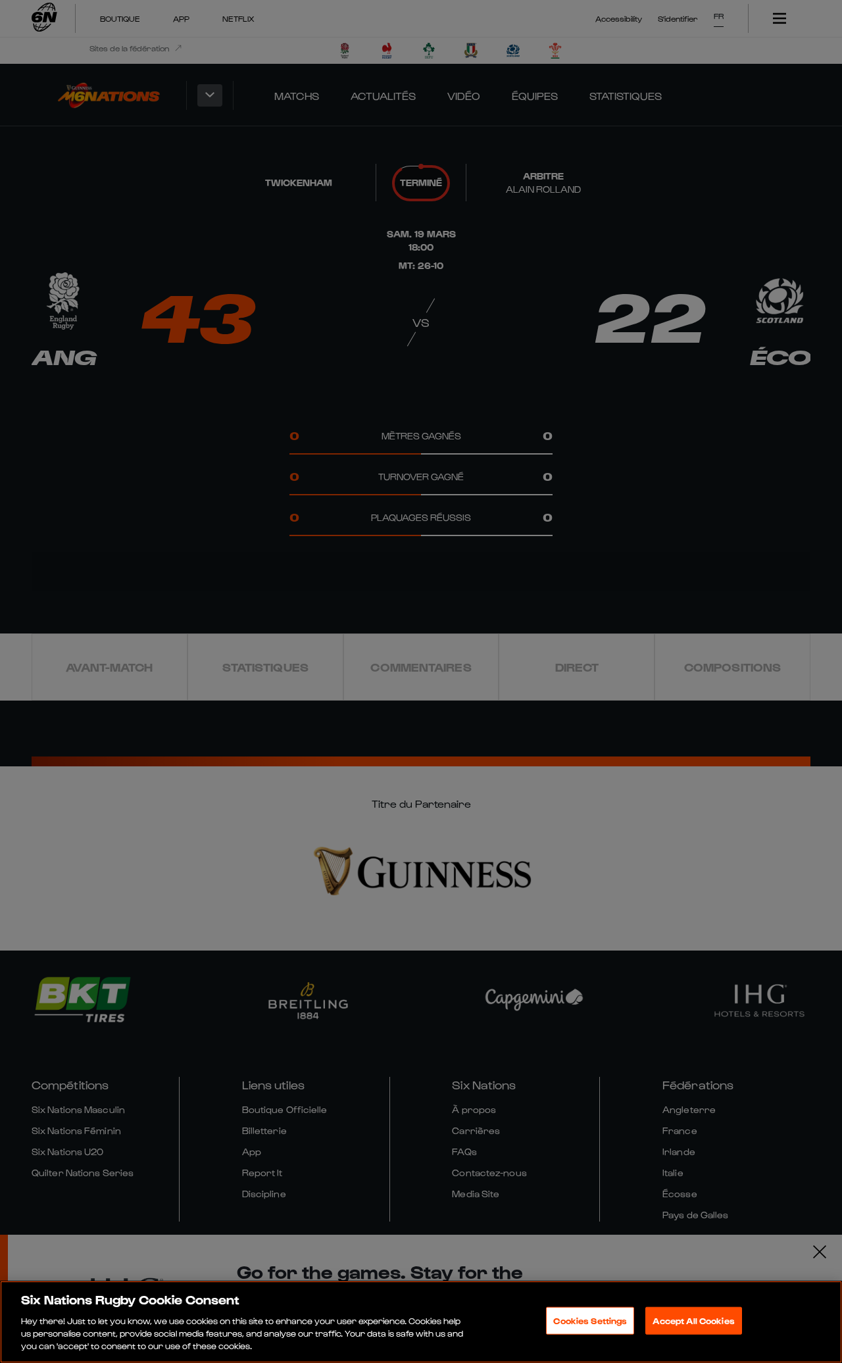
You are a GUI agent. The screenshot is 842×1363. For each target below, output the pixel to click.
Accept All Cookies (693, 1321)
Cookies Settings (590, 1321)
